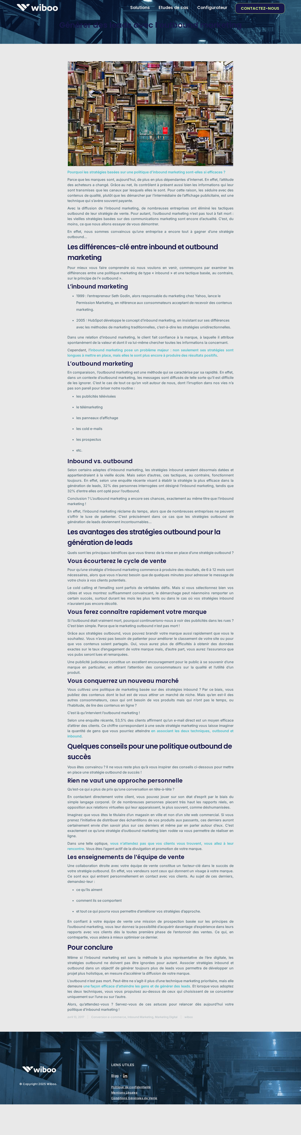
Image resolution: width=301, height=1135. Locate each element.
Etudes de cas (173, 8)
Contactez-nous (260, 8)
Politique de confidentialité (131, 1087)
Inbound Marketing (140, 1017)
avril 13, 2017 (75, 1017)
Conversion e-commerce (108, 1017)
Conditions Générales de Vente (134, 1098)
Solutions (140, 8)
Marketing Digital (166, 1017)
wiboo (188, 1017)
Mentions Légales (124, 1092)
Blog (115, 1076)
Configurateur (212, 8)
